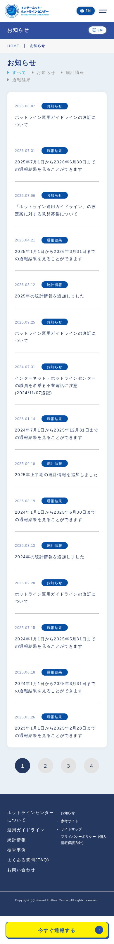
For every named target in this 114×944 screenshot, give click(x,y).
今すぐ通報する (57, 930)
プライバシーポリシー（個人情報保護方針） (83, 840)
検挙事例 (16, 849)
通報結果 (21, 79)
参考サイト (69, 821)
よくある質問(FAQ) (28, 859)
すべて (19, 72)
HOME (13, 46)
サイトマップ (71, 829)
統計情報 (75, 72)
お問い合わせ (21, 869)
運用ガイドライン (26, 830)
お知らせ (46, 72)
